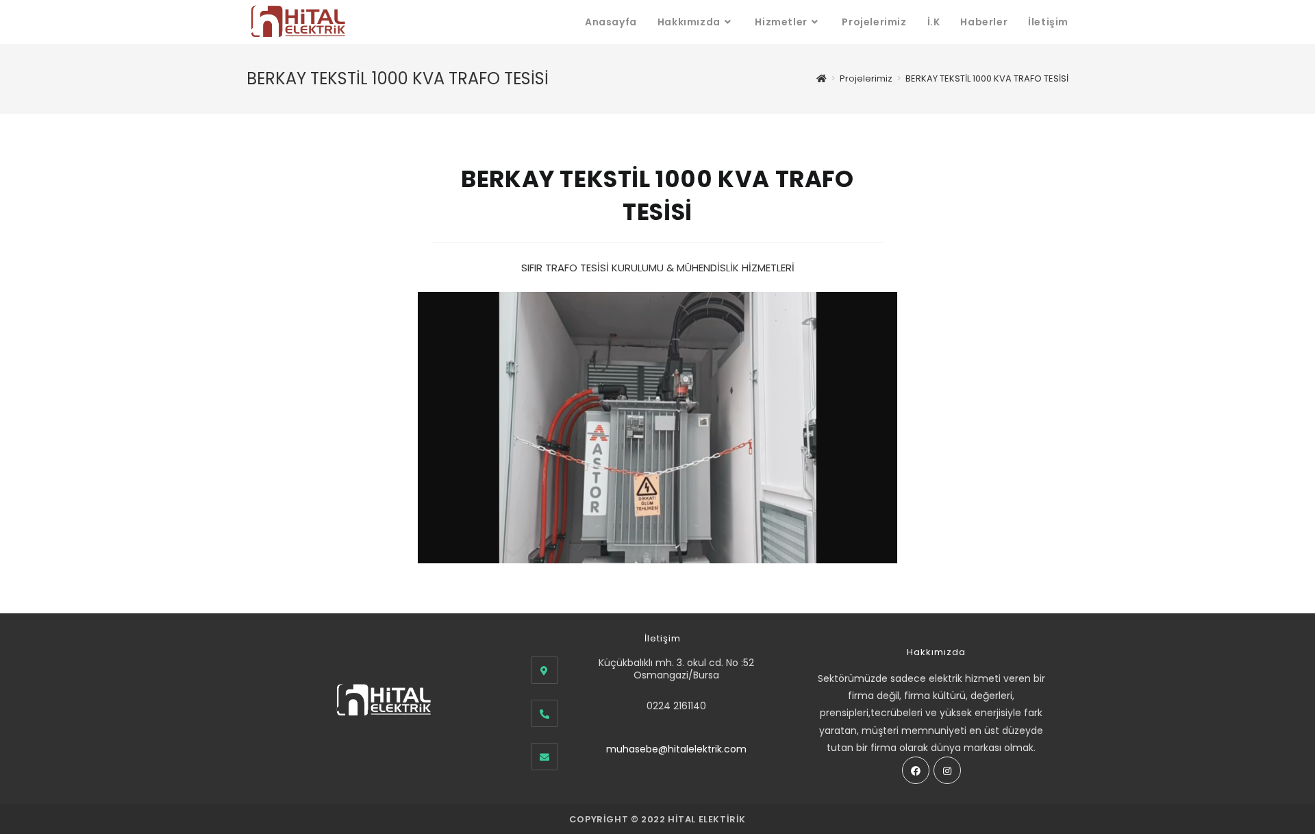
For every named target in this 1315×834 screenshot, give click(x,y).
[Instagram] (947, 770)
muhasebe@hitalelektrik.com (676, 749)
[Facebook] (915, 770)
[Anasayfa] (821, 78)
